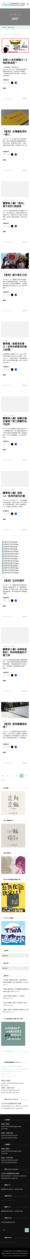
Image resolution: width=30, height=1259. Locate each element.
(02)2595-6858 (5, 1073)
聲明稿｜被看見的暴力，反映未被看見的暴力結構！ (15, 346)
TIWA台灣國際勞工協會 (19, 1251)
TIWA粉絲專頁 (8, 1051)
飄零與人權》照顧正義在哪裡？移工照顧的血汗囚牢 (15, 421)
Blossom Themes (8, 1256)
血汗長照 (5, 56)
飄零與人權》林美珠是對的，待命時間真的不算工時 (15, 652)
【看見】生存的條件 (13, 580)
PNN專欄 (5, 128)
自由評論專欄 (11, 200)
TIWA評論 (5, 200)
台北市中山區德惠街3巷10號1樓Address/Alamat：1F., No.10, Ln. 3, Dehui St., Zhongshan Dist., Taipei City (14, 1068)
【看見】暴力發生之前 (15, 275)
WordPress (23, 1256)
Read (24, 98)
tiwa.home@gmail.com (9, 1076)
